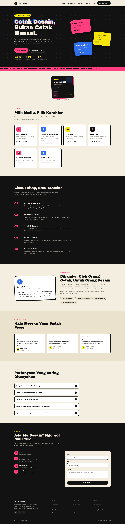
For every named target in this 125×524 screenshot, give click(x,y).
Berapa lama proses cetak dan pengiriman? (46, 386)
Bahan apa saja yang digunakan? (46, 399)
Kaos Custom (55, 504)
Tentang (80, 3)
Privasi (97, 520)
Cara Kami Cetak (37, 50)
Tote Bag (54, 510)
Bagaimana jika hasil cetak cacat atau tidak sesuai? (46, 406)
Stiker (53, 513)
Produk (63, 3)
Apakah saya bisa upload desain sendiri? (46, 392)
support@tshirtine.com (99, 507)
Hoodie (54, 507)
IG (15, 512)
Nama (68, 454)
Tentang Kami (76, 507)
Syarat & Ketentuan (105, 520)
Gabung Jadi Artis (98, 510)
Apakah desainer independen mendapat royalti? (46, 413)
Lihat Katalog (21, 50)
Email (68, 461)
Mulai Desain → (104, 3)
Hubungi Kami (97, 504)
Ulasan (88, 3)
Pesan (69, 469)
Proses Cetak (72, 3)
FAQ (94, 3)
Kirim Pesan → (87, 482)
